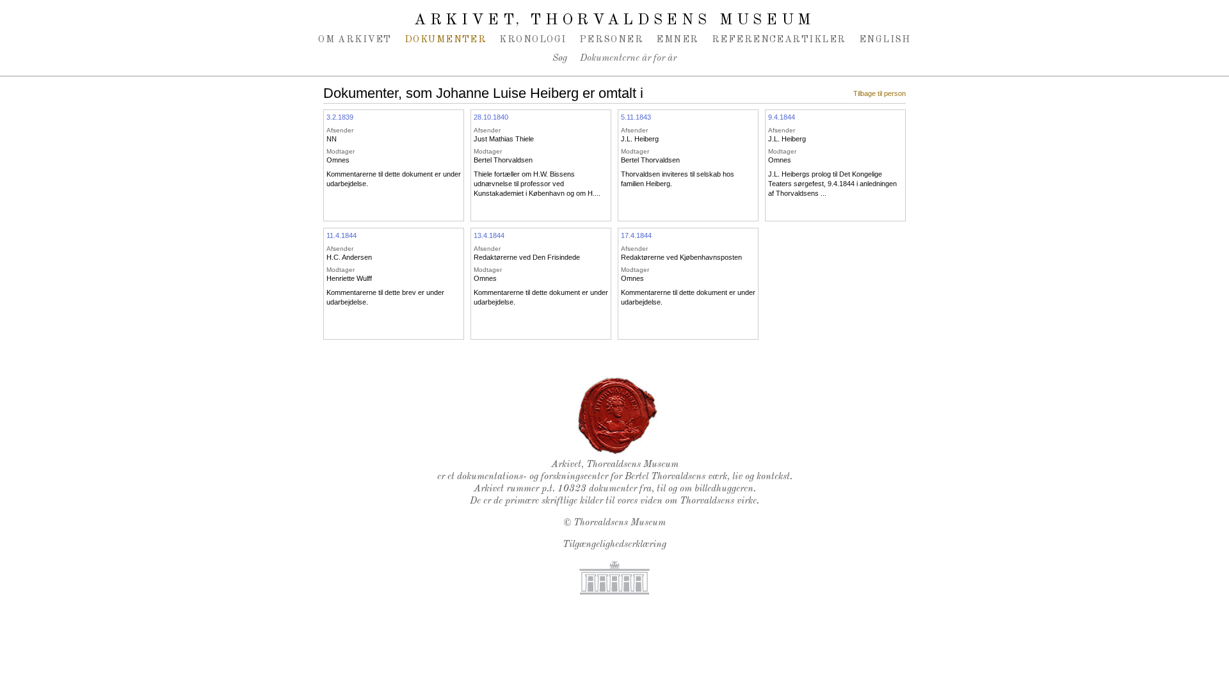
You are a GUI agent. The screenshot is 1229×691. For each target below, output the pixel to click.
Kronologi (532, 39)
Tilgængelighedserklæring (614, 545)
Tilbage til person (879, 93)
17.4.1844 (636, 235)
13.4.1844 (489, 235)
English (885, 39)
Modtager (340, 151)
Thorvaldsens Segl (617, 416)
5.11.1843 (636, 117)
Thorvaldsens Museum (620, 523)
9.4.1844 (781, 117)
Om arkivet (355, 39)
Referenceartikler (779, 39)
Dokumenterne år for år (628, 58)
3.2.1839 (339, 117)
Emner (677, 39)
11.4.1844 (341, 235)
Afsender (339, 130)
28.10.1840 (491, 117)
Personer (611, 39)
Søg (559, 58)
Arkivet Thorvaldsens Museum (614, 20)
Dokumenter (446, 39)
